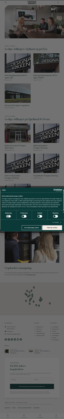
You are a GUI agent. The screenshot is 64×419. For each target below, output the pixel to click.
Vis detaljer (55, 222)
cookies (23, 206)
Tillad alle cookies (52, 227)
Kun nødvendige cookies (31, 227)
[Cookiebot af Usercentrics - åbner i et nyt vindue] (55, 190)
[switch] (24, 216)
